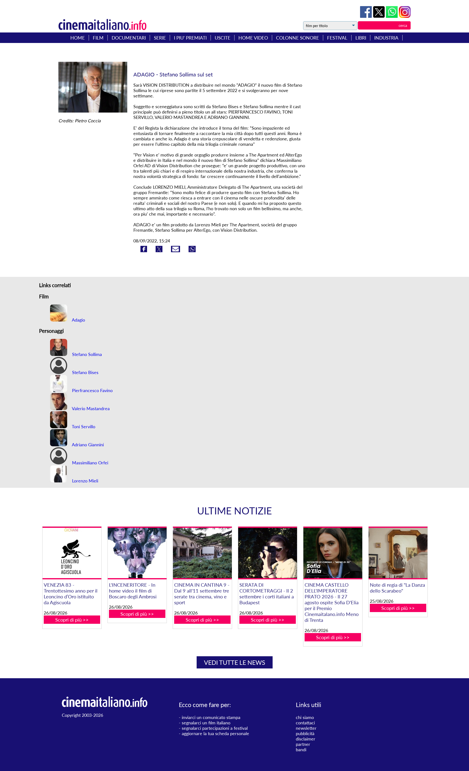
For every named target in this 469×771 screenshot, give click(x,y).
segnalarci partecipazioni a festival (215, 728)
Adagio (78, 320)
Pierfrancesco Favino (92, 390)
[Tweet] (379, 16)
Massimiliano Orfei (89, 462)
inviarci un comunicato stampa (211, 717)
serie (160, 38)
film (98, 38)
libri (360, 38)
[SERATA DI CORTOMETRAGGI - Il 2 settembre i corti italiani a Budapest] (267, 553)
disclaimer (305, 738)
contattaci (305, 722)
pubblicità (305, 733)
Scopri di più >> (72, 620)
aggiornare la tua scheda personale (215, 733)
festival (337, 38)
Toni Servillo (83, 426)
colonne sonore (297, 38)
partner (303, 744)
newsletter (306, 728)
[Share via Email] (176, 250)
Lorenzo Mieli (84, 480)
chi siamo (305, 717)
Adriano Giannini (87, 444)
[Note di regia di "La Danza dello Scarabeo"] (398, 553)
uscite (222, 38)
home (77, 38)
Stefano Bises (84, 372)
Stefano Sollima (86, 354)
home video (253, 38)
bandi (301, 749)
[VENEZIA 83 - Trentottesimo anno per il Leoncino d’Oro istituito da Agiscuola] (72, 553)
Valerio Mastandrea (90, 408)
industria (386, 38)
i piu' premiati (190, 38)
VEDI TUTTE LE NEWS (234, 662)
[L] (137, 553)
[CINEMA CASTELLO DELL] (332, 553)
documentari (129, 38)
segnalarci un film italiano (206, 722)
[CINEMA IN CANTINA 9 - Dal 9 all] (202, 553)
